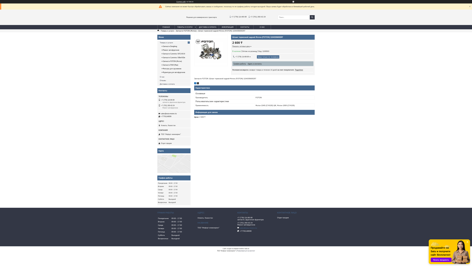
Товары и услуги (184, 27)
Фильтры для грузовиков (172, 69)
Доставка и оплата (207, 27)
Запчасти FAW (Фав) (170, 65)
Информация (227, 27)
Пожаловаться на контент (246, 251)
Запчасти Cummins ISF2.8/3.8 (174, 54)
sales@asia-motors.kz (169, 114)
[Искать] (312, 17)
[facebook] (195, 84)
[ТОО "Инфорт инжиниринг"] (163, 23)
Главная (166, 27)
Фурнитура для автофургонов (174, 72)
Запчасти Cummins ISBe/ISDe (174, 57)
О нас (262, 27)
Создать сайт (181, 2)
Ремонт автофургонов (171, 50)
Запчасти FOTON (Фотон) (186, 31)
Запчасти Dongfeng (170, 46)
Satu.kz (246, 248)
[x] (198, 84)
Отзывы (163, 80)
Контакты (244, 27)
